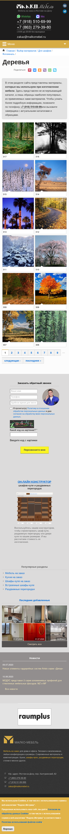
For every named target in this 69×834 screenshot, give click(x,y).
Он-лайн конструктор (34, 482)
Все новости (11, 688)
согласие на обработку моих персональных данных (34, 415)
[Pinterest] (29, 70)
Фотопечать (8, 54)
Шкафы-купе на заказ (17, 581)
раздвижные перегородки (51, 757)
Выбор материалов (26, 50)
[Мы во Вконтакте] (65, 6)
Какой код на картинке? (23, 429)
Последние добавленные (34, 600)
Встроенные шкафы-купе (19, 585)
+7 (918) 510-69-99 (34, 21)
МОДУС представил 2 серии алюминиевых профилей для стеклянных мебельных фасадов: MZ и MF (32, 682)
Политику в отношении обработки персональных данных (31, 409)
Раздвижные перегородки (20, 589)
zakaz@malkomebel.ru (18, 786)
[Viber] (44, 70)
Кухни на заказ (13, 577)
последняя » (33, 360)
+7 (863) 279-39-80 (34, 27)
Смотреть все (35, 644)
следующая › (12, 360)
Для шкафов (44, 50)
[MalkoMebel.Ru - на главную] (34, 6)
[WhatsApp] (49, 70)
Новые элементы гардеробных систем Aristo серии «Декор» (33, 668)
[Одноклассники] (39, 70)
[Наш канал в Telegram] (65, 11)
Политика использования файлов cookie (22, 821)
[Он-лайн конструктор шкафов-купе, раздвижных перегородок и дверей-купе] (34, 508)
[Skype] (54, 70)
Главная (11, 50)
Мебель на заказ (15, 573)
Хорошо (8, 828)
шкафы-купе (32, 757)
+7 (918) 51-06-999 (17, 782)
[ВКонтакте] (34, 70)
